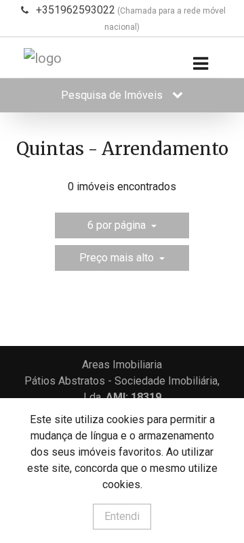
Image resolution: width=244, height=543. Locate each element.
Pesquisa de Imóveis (113, 95)
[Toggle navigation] (200, 64)
